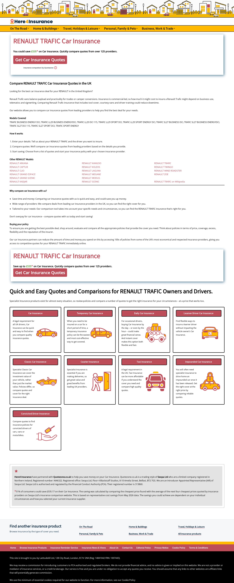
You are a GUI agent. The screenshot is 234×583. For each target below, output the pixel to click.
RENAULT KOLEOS (91, 167)
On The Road (85, 526)
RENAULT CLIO (17, 170)
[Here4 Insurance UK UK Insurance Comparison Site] (31, 21)
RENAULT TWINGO (163, 167)
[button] (28, 28)
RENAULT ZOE (161, 174)
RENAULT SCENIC (90, 181)
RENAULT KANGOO (91, 163)
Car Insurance (35, 313)
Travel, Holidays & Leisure (191, 526)
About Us (114, 548)
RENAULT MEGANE (91, 174)
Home (13, 548)
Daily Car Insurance (144, 313)
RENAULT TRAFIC (162, 163)
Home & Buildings (138, 526)
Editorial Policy (143, 548)
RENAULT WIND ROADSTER (168, 170)
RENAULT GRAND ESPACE (22, 174)
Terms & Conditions (198, 548)
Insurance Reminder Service (64, 548)
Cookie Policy (178, 548)
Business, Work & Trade (141, 533)
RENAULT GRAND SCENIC (22, 177)
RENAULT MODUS (91, 177)
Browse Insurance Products (33, 548)
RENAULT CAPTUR (19, 167)
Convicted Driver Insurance (35, 413)
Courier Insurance (90, 361)
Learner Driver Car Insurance (198, 313)
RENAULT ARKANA (19, 163)
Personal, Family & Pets (91, 533)
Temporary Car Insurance (90, 313)
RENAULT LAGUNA (91, 170)
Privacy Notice (161, 548)
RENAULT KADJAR (18, 181)
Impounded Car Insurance (198, 361)
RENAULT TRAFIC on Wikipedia (169, 181)
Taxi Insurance (144, 361)
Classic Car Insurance (35, 361)
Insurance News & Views (94, 548)
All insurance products (189, 533)
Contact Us (127, 548)
